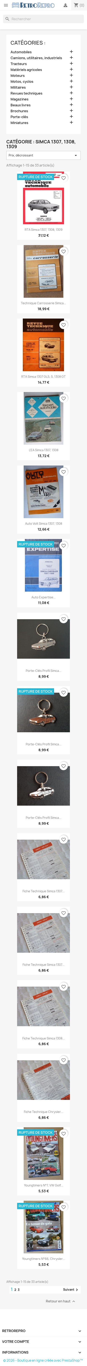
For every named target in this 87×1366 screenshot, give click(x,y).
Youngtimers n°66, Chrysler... (43, 1259)
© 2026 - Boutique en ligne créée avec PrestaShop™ (43, 1360)
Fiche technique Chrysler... (43, 1112)
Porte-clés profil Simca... (43, 671)
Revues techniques (26, 93)
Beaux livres (21, 105)
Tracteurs (19, 64)
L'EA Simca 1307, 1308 (43, 450)
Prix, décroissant (43, 155)
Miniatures (19, 123)
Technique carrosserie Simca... (43, 303)
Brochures (19, 111)
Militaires (18, 87)
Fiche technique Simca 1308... (43, 1038)
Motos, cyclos (22, 81)
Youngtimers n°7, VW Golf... (43, 1185)
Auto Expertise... (43, 597)
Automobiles (21, 52)
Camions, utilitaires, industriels (36, 58)
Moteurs (18, 75)
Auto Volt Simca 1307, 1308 (43, 524)
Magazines (20, 99)
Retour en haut (61, 1301)
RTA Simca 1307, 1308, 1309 (44, 230)
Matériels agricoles (26, 70)
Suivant (71, 1289)
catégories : (28, 42)
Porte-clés (19, 117)
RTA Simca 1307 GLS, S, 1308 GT (43, 377)
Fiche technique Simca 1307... (44, 891)
